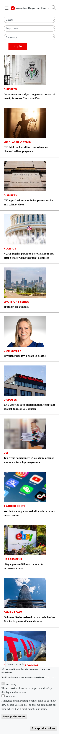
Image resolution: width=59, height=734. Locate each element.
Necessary (10, 684)
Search (53, 7)
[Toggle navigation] (6, 8)
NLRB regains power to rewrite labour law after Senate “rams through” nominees (29, 255)
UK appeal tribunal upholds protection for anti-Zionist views (28, 202)
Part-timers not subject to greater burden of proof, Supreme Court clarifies (29, 96)
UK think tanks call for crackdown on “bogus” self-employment (26, 149)
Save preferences (14, 716)
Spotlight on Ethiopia (16, 306)
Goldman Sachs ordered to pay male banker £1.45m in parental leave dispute (29, 619)
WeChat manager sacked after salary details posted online (29, 513)
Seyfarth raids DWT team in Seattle (25, 355)
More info (50, 677)
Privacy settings (15, 663)
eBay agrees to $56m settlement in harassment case (23, 566)
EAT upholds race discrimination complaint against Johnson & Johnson (29, 406)
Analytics (10, 696)
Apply (17, 46)
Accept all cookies (43, 728)
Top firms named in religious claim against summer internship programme (29, 459)
